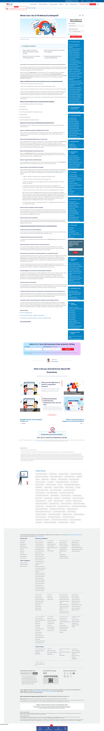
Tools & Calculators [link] (39, 616)
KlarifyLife (29, 714)
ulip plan (37, 479)
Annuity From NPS (48, 487)
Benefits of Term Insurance (75, 69)
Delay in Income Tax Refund (75, 185)
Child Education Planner (74, 299)
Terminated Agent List (57, 717)
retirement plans (45, 479)
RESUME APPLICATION (84, 4)
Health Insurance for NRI (74, 276)
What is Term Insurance (74, 44)
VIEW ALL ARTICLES (52, 414)
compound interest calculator (62, 482)
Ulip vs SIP (60, 484)
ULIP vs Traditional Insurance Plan (75, 235)
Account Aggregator (78, 720)
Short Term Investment (74, 123)
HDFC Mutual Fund (33, 713)
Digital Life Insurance (73, 167)
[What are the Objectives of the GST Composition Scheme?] (30, 394)
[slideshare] (67, 676)
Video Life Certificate (71, 720)
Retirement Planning (73, 212)
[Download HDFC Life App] (44, 673)
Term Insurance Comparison (75, 89)
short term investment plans (42, 490)
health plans (53, 479)
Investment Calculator (74, 121)
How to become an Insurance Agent (75, 337)
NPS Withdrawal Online (74, 217)
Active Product (81, 719)
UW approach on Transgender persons (36, 720)
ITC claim (71, 193)
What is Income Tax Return (75, 178)
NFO (60, 552)
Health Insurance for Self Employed (74, 280)
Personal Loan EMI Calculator (75, 326)
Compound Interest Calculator (76, 308)
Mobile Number (50, 346)
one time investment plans (69, 490)
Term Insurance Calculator (75, 48)
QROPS (82, 1)
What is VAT (71, 181)
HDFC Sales (25, 714)
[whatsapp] (70, 676)
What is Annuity (37, 604)
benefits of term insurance (41, 503)
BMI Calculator (72, 314)
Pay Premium (22, 551)
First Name (27, 346)
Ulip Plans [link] (49, 649)
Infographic (61, 632)
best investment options (52, 492)
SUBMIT (35, 673)
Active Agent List (64, 717)
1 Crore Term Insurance (74, 57)
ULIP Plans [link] (49, 594)
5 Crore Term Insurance (74, 61)
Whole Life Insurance (73, 68)
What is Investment (63, 542)
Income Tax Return (40, 484)
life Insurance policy (77, 495)
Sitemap (76, 719)
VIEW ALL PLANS (37, 653)
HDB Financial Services (60, 713)
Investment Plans (72, 118)
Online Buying (45, 719)
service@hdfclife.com (40, 691)
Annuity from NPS (38, 608)
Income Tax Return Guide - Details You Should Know (32, 315)
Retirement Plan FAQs (75, 624)
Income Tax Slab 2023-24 (26, 312)
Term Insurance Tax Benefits (75, 179)
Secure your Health (63, 625)
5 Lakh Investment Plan (74, 128)
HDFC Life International (34, 714)
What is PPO (71, 215)
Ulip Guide (61, 623)
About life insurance (63, 618)
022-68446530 (49, 691)
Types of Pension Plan (74, 213)
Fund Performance (23, 554)
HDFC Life (23, 440)
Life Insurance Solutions (50, 720)
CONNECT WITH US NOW (76, 36)
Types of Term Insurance (74, 71)
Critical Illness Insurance (74, 269)
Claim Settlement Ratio (74, 50)
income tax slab (74, 482)
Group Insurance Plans (24, 564)
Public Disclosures (62, 719)
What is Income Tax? (50, 630)
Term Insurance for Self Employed (74, 79)
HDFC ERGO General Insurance (51, 713)
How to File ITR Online (50, 627)
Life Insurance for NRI (73, 160)
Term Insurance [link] (39, 540)
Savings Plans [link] (50, 540)
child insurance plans (62, 479)
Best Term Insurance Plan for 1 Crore (43, 511)
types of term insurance (66, 503)
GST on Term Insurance (74, 99)
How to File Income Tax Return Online (75, 189)
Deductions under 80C (74, 194)
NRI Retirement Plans (73, 219)
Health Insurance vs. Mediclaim (76, 266)
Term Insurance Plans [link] (40, 649)
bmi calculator (50, 482)
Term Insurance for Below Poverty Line (74, 85)
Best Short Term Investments (42, 476)
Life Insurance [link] (75, 594)
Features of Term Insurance (75, 87)
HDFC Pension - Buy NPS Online (41, 713)
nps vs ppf (78, 487)
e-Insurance (57, 719)
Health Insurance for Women (75, 284)
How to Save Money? (50, 545)
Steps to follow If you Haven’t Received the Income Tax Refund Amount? (31, 51)
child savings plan (73, 297)
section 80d (71, 191)
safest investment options (55, 490)
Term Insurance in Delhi (74, 92)
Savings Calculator (73, 147)
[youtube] (73, 673)
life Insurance (57, 498)
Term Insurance (33, 4)
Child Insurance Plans (24, 562)
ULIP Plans (21, 549)
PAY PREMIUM (92, 4)
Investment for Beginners (76, 473)
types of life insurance (54, 503)
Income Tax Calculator (74, 307)
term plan (73, 522)
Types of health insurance (74, 282)
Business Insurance (23, 566)
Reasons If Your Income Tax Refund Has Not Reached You (31, 57)
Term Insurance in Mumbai (75, 91)
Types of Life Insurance (74, 157)
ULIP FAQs (73, 626)
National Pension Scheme (39, 601)
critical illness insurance (41, 500)
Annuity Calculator (73, 321)
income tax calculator (40, 482)
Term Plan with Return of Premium (74, 47)
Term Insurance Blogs (63, 628)
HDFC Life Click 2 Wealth (51, 650)
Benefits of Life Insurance (74, 159)
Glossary (44, 720)
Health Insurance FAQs (76, 621)
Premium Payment (34, 719)
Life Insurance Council (23, 719)
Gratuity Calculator (66, 498)
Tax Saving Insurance (63, 620)
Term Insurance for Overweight (76, 83)
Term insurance (22, 540)
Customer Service (73, 4)
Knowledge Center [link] (64, 616)
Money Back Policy (73, 119)
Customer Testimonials (63, 720)
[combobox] (76, 249)
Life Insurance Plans (43, 4)
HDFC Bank (21, 713)
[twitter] (70, 673)
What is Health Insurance (64, 596)
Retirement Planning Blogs (64, 627)
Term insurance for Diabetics (75, 103)
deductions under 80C (58, 500)
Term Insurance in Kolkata (75, 96)
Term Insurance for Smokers (75, 62)
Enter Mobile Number (73, 29)
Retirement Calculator (74, 206)
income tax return (54, 171)
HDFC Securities (26, 713)
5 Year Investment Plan (74, 125)
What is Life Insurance (75, 597)
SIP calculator (37, 627)
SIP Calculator (72, 310)
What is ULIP (71, 227)
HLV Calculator (72, 317)
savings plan (79, 476)
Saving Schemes (72, 145)
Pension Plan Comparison (39, 599)
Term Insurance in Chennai (75, 97)
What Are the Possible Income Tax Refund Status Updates (54, 50)
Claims (66, 4)
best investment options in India (66, 492)
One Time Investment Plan (64, 545)
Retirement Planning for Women (77, 549)
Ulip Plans (71, 229)
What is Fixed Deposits (74, 126)
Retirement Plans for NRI (76, 545)
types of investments (40, 492)
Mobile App (57, 720)
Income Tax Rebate (73, 183)
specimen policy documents (73, 534)
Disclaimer (23, 448)
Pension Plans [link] (38, 594)
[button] (80, 15)
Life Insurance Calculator (74, 166)
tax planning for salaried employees (71, 484)
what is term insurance (51, 484)
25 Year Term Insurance (74, 54)
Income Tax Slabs (73, 174)
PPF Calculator (72, 312)
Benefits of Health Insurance (75, 271)
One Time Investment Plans (75, 130)
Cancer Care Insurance (74, 268)
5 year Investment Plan (70, 476)
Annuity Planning (72, 210)
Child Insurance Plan (73, 291)
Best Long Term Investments (75, 133)
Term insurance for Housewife (40, 558)
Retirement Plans (72, 201)
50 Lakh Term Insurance (74, 52)
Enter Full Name (72, 23)
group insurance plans (74, 479)
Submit (75, 252)
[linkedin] (67, 673)
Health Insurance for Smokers (75, 277)
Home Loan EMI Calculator (75, 322)
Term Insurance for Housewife (75, 73)
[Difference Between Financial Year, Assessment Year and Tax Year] (74, 410)
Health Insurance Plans (74, 262)
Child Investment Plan (73, 132)
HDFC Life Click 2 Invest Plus (52, 652)
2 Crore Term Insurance (74, 55)
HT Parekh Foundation (42, 714)
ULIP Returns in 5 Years (74, 232)
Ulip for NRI (71, 237)
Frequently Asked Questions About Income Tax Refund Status (53, 57)
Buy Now (68, 349)
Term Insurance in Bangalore (75, 94)
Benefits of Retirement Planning (77, 547)
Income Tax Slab (50, 618)
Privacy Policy (35, 717)
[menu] (98, 4)
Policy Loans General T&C (70, 719)
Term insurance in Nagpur (74, 111)
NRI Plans (61, 4)
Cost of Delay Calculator (39, 628)
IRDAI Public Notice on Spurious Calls (73, 717)
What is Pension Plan (38, 597)
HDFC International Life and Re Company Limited (72, 713)
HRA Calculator (72, 315)
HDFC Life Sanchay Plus (76, 650)
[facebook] (64, 673)
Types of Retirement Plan (74, 220)
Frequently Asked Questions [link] (76, 617)
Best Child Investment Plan (75, 292)
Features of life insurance (74, 164)
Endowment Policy (73, 135)
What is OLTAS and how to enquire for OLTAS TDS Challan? (73, 421)
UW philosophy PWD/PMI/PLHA (25, 720)
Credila (21, 714)
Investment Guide (53, 4)
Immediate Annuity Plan (74, 203)
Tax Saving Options (73, 176)
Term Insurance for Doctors (75, 101)
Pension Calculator (73, 205)
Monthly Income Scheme (51, 544)
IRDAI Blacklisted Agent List (49, 717)
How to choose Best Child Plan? (74, 295)
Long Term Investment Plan (64, 558)
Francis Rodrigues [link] (54, 361)
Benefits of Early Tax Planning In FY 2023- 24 (31, 421)
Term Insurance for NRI (74, 74)
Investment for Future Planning (65, 621)
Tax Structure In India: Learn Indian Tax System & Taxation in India (35, 318)
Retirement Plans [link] (76, 540)
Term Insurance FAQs (75, 619)
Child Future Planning (63, 630)
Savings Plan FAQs (75, 623)
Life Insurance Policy (73, 64)
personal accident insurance (59, 511)
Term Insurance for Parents (75, 81)
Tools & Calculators (51, 719)
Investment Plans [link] (64, 540)
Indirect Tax (71, 186)
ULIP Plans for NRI (50, 599)
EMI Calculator (72, 324)
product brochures (39, 536)
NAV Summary (39, 719)
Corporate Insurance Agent (75, 339)
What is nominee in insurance (75, 162)
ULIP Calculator (72, 231)
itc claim (50, 500)
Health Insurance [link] (64, 594)
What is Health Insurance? (74, 264)
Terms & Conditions (41, 717)
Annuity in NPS (72, 208)
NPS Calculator (72, 319)
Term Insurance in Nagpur (39, 590)
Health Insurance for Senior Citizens (75, 274)
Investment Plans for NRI (74, 137)
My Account (22, 552)
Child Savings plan (50, 550)
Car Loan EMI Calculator (74, 328)
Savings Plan (71, 144)
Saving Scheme (50, 542)
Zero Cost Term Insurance (74, 66)
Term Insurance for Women (75, 76)
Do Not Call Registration (24, 717)
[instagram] (64, 676)
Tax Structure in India (50, 623)
